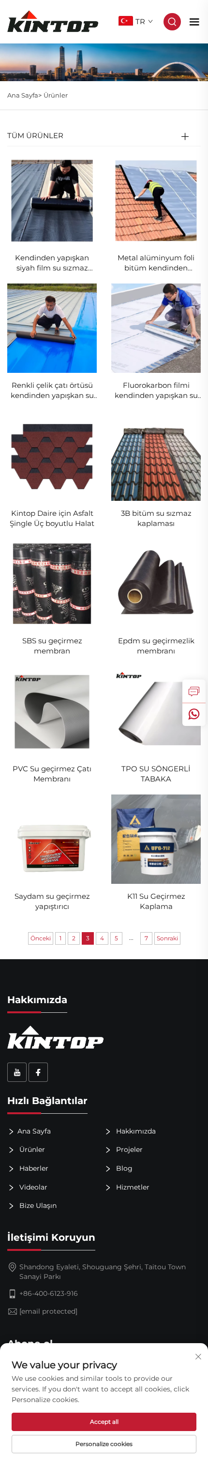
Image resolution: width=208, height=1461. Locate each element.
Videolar (32, 1186)
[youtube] (17, 1072)
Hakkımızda (135, 1131)
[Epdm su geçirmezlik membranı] (156, 583)
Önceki (40, 938)
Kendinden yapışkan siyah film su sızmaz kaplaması (52, 263)
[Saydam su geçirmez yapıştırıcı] (52, 838)
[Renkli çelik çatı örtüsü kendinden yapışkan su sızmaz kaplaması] (52, 327)
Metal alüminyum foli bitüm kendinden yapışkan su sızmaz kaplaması (156, 263)
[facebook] (38, 1072)
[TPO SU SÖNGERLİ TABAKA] (156, 710)
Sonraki (167, 938)
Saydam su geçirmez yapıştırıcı (52, 901)
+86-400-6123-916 (48, 1293)
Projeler (128, 1149)
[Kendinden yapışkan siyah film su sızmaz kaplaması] (52, 199)
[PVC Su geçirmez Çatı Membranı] (52, 710)
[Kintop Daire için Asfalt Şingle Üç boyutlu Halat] (52, 455)
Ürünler (56, 95)
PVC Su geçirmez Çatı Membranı (52, 773)
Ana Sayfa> (24, 95)
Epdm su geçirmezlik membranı (156, 645)
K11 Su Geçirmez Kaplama (156, 901)
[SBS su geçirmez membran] (52, 583)
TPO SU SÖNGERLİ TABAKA (156, 773)
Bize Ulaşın (37, 1205)
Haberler (32, 1168)
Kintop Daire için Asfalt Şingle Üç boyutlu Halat (52, 518)
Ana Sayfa (34, 1131)
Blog (123, 1168)
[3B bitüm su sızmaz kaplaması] (156, 455)
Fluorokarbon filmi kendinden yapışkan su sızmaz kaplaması (156, 390)
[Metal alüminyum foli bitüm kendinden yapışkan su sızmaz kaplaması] (156, 199)
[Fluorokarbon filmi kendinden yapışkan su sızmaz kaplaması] (156, 327)
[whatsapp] (194, 714)
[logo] (53, 21)
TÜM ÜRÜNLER (35, 135)
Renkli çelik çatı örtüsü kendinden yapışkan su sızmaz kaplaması (52, 390)
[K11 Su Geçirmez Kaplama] (156, 838)
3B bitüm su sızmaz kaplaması (156, 518)
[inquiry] (194, 691)
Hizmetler (131, 1186)
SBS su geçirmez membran (52, 645)
